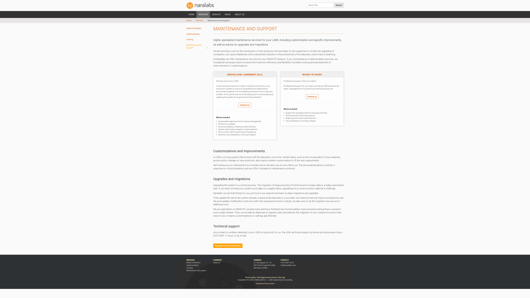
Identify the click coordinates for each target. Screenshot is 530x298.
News (227, 14)
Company (217, 260)
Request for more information (228, 246)
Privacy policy (250, 277)
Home (191, 14)
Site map (281, 277)
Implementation (193, 34)
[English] (200, 5)
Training (189, 39)
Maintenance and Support (193, 46)
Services (203, 14)
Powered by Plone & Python (265, 283)
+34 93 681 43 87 (287, 263)
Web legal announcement (267, 277)
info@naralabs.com (288, 265)
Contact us (245, 105)
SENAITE (216, 14)
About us (239, 14)
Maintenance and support (196, 270)
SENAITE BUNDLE (194, 28)
